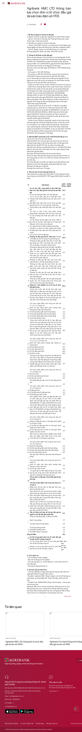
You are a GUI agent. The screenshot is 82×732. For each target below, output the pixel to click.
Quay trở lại (67, 596)
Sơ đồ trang (40, 723)
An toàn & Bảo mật (27, 723)
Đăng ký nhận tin (52, 723)
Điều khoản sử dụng (11, 723)
